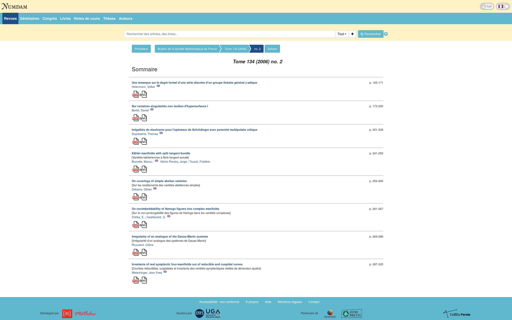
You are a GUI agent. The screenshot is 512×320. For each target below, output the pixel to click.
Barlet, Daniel (140, 110)
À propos (252, 301)
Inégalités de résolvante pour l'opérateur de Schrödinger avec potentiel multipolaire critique (194, 130)
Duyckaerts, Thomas (145, 134)
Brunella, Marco (142, 161)
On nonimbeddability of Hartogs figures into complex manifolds (175, 209)
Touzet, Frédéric (199, 161)
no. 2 (257, 49)
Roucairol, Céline (142, 245)
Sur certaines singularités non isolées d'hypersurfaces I (170, 106)
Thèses (109, 18)
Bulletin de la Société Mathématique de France (187, 49)
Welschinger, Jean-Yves (147, 272)
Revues (10, 18)
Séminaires (29, 18)
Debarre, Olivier (142, 189)
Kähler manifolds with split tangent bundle (161, 153)
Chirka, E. (138, 217)
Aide (268, 301)
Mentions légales (290, 301)
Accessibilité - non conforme (219, 301)
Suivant (272, 49)
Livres (65, 18)
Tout (341, 34)
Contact (313, 301)
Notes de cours (87, 18)
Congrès (49, 18)
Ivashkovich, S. (156, 217)
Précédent (141, 49)
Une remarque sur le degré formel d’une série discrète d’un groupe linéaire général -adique (194, 82)
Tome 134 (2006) (236, 49)
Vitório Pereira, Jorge (173, 161)
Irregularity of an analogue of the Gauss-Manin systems (170, 236)
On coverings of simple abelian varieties (159, 181)
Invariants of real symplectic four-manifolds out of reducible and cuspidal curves (187, 264)
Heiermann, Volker (143, 87)
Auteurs (125, 18)
